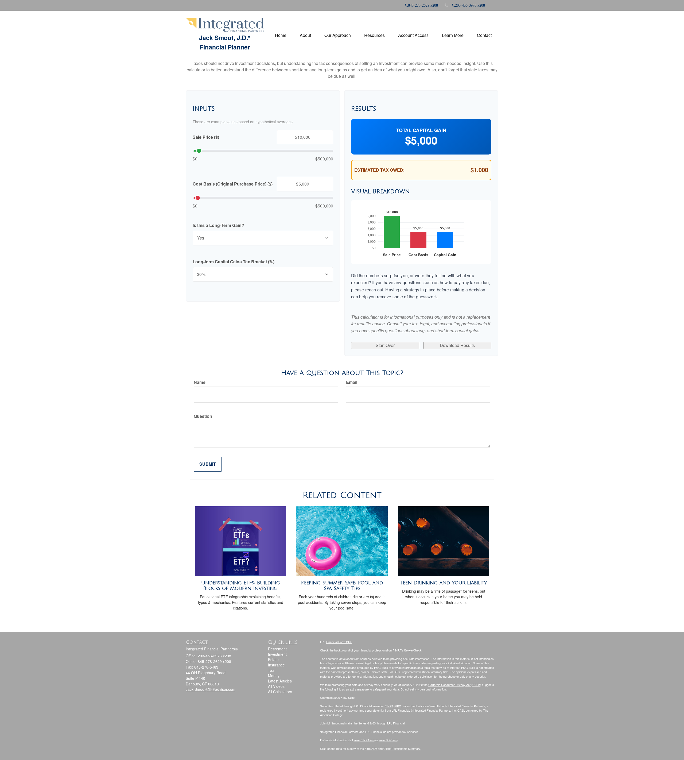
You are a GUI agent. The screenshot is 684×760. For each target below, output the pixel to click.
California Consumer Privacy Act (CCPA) (454, 684)
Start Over (385, 345)
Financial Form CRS (339, 642)
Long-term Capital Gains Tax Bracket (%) (233, 262)
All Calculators (280, 691)
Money (273, 675)
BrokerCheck (413, 650)
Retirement (277, 648)
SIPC (397, 706)
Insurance (276, 665)
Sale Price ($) (206, 137)
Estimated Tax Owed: (379, 170)
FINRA (389, 706)
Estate (273, 659)
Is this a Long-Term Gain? (218, 225)
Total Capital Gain (421, 130)
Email (351, 382)
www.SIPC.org (388, 740)
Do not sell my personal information (423, 689)
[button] (305, 35)
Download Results (457, 345)
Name (199, 382)
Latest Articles (280, 681)
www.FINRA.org (364, 740)
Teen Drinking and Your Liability (443, 582)
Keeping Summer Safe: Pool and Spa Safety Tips (342, 585)
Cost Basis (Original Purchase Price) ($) (233, 184)
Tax (271, 670)
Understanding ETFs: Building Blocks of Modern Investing (240, 585)
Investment (277, 654)
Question (203, 416)
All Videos (276, 686)
